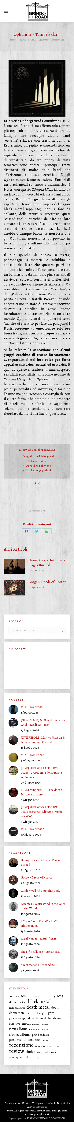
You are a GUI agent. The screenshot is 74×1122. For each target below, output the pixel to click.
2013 (17, 996)
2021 (30, 996)
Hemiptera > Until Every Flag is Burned (47, 563)
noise (45, 1029)
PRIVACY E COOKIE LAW (51, 1118)
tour (22, 1057)
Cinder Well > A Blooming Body (40, 891)
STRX (30, 1118)
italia (11, 1024)
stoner (52, 1052)
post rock (34, 1039)
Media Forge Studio (60, 1103)
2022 (38, 996)
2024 (52, 996)
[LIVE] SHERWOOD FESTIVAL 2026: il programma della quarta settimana (41, 772)
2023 (45, 996)
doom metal (17, 1013)
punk (45, 1040)
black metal (39, 1001)
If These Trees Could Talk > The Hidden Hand (40, 923)
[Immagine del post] (14, 566)
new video (34, 1029)
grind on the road (34, 1018)
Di (37, 510)
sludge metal (42, 1052)
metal (26, 1023)
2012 (11, 996)
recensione (21, 1045)
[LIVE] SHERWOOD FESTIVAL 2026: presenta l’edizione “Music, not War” (42, 811)
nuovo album (19, 1034)
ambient (21, 1002)
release (56, 1046)
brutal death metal (17, 1007)
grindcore (15, 1018)
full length (40, 1013)
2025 (60, 996)
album (12, 1002)
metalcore (36, 1024)
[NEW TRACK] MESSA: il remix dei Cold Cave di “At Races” (43, 722)
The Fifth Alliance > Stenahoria (40, 952)
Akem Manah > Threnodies (38, 965)
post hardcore (40, 1035)
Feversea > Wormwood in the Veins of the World (43, 906)
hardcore (55, 1018)
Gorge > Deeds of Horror (47, 581)
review (16, 1051)
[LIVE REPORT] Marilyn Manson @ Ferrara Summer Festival (43, 740)
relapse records (43, 1046)
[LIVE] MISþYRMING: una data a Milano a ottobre (41, 792)
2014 (24, 996)
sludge (30, 1051)
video (27, 1057)
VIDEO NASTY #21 (32, 707)
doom (55, 1007)
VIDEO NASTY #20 (32, 755)
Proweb (34, 1106)
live (18, 1023)
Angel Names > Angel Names (39, 939)
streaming (13, 1057)
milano (45, 1024)
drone (29, 1013)
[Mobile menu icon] (6, 11)
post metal (17, 1039)
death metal (38, 1007)
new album (18, 1029)
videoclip (35, 1057)
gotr (51, 1013)
